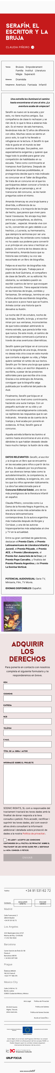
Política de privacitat (34, 833)
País (5, 716)
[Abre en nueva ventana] (13, 1058)
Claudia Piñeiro (18, 47)
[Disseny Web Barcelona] (27, 1070)
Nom (5, 682)
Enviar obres (42, 903)
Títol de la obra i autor (15, 751)
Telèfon (7, 728)
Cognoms (7, 693)
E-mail (6, 739)
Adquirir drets (22, 903)
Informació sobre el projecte (18, 762)
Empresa (7, 705)
